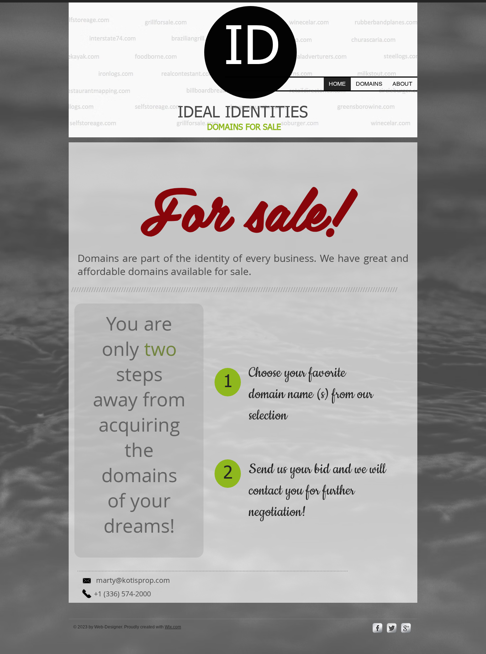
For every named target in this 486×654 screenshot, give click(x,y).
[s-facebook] (377, 628)
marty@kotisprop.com (133, 580)
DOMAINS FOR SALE (245, 127)
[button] (369, 84)
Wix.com (173, 626)
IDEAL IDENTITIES (243, 113)
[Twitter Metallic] (392, 628)
